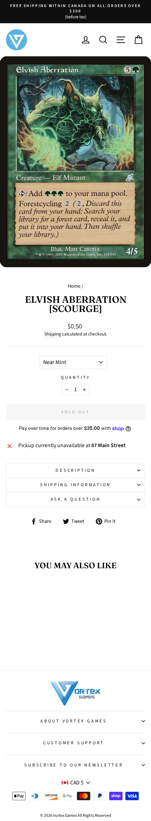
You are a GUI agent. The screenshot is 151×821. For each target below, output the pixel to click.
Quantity (75, 377)
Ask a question (76, 499)
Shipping (52, 334)
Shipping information (75, 485)
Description (75, 470)
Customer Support (73, 743)
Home (74, 286)
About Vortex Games (73, 721)
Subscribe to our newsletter (73, 765)
